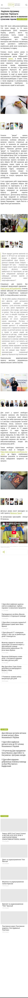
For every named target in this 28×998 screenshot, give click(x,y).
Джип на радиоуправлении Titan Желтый (13, 860)
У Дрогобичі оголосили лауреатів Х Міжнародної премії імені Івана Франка (14, 624)
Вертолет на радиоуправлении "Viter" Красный (12, 905)
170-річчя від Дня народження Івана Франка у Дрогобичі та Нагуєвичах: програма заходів (14, 753)
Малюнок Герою (15, 513)
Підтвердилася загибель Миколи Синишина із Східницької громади (14, 615)
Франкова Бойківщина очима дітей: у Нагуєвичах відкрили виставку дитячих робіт (12, 658)
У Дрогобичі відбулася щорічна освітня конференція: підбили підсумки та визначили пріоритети (14, 606)
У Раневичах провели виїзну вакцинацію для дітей (11, 678)
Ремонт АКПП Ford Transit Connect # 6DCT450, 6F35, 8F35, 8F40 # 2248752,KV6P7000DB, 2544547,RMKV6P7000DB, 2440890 (14, 836)
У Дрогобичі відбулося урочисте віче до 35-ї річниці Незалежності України (13, 744)
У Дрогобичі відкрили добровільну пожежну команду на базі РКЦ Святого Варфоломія (14, 762)
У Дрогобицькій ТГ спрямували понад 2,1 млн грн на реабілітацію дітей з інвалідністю (13, 634)
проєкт (10, 59)
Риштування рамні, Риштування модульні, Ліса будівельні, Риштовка (13, 928)
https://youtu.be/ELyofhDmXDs (11, 288)
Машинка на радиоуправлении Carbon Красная (13, 883)
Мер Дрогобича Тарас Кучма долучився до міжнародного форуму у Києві (11, 668)
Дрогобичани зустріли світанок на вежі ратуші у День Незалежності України (14, 735)
